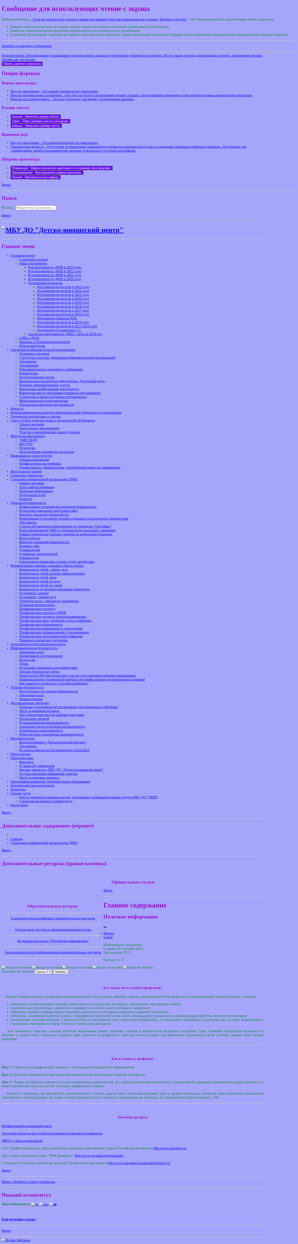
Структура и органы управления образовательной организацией (67, 357)
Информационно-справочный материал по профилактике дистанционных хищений (82, 679)
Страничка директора (26, 475)
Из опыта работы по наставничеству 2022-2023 (54, 750)
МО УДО (26, 444)
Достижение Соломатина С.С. (59, 330)
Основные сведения (34, 353)
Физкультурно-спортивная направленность (51, 734)
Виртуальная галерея (26, 471)
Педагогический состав (36, 377)
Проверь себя (29, 546)
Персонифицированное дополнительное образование (50, 781)
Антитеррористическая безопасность (38, 644)
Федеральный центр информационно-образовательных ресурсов (53, 952)
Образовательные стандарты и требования (50, 369)
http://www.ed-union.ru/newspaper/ (99, 1155)
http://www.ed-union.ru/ (170, 1148)
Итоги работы (29, 538)
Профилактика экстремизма (40, 463)
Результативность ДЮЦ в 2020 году (54, 279)
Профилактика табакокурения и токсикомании (54, 632)
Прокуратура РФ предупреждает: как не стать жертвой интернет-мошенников (77, 675)
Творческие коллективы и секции (35, 416)
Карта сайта (19, 805)
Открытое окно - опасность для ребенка (49, 601)
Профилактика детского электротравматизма (52, 617)
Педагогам (27, 448)
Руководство (28, 373)
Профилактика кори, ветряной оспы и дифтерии (55, 620)
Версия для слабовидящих (72, 99)
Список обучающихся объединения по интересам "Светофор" (65, 526)
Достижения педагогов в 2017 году (63, 310)
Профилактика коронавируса (41, 624)
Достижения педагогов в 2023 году (63, 287)
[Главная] (62, 230)
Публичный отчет (32, 495)
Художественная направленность (44, 723)
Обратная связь (21, 758)
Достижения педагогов (45, 283)
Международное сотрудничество (43, 401)
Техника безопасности (27, 687)
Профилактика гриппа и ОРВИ (42, 613)
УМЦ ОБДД (28, 440)
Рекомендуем (29, 558)
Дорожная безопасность (28, 503)
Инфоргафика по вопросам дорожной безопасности (57, 507)
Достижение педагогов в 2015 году (63, 322)
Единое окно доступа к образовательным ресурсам (53, 929)
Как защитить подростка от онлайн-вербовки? (53, 683)
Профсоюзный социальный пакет (27, 1126)
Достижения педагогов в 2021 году (63, 295)
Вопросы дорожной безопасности (44, 542)
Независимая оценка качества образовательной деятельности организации (66, 412)
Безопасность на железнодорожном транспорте (54, 589)
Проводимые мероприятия (39, 428)
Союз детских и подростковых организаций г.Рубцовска (52, 420)
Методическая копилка (27, 436)
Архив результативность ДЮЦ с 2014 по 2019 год (65, 334)
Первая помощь (31, 699)
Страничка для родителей (38, 554)
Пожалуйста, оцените (18, 971)
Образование (29, 365)
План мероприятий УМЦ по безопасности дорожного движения (67, 530)
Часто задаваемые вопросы (39, 711)
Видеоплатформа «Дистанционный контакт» (52, 742)
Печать (108, 933)
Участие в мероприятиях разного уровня (49, 432)
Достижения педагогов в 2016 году (63, 314)
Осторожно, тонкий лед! (37, 597)
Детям (23, 664)
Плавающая (61, 168)
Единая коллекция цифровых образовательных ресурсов (53, 918)
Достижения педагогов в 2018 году (63, 306)
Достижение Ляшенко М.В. (57, 318)
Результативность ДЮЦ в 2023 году (54, 267)
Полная (35, 177)
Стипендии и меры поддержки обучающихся (52, 397)
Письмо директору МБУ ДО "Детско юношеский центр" (61, 770)
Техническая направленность (41, 730)
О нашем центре (22, 255)
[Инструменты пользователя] (105, 927)
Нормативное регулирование (41, 656)
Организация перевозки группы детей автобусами (56, 562)
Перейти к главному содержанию (27, 46)
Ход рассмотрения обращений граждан (48, 774)
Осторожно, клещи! (34, 593)
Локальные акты (31, 652)
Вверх (6, 185)
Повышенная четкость (128, 148)
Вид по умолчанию (54, 91)
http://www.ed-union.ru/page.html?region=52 (139, 1163)
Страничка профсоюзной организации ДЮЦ (43, 479)
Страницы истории (33, 259)
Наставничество (22, 738)
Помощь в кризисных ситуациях (43, 640)
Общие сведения (31, 424)
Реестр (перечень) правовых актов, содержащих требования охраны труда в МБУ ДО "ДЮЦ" (88, 797)
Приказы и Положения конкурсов (44, 342)
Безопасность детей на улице (40, 585)
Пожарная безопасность (37, 605)
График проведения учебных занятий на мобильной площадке (65, 534)
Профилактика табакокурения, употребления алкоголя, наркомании (69, 467)
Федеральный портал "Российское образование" (53, 941)
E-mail (108, 937)
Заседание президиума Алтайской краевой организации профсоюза (52, 1133)
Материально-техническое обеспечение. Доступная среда (62, 381)
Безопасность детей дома (37, 577)
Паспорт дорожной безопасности (44, 514)
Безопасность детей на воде (39, 581)
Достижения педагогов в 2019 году (63, 302)
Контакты (26, 762)
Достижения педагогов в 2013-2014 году (67, 326)
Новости (16, 408)
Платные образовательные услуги (44, 385)
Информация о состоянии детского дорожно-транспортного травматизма (73, 518)
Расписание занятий (34, 719)
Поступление (20, 754)
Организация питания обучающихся (46, 405)
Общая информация (34, 459)
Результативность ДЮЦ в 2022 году (54, 271)
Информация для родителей (31, 456)
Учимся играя (29, 550)
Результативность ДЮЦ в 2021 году (54, 275)
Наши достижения (33, 263)
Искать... (8, 207)
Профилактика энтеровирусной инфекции (51, 636)
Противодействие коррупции (32, 785)
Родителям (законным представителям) (48, 511)
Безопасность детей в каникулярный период (52, 573)
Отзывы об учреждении (37, 766)
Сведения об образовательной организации (42, 350)
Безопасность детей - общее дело (43, 569)
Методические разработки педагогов (46, 452)
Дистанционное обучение (29, 703)
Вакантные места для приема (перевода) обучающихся (59, 393)
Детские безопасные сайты (39, 671)
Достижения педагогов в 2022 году (63, 291)
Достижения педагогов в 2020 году (63, 299)
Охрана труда (20, 793)
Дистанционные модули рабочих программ (51, 715)
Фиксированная (47, 172)
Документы (27, 361)
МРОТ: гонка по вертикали (22, 1141)
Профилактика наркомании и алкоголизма (50, 628)
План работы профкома (36, 487)
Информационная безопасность (34, 648)
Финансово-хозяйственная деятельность (49, 389)
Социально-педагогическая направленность (52, 726)
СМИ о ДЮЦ (29, 338)
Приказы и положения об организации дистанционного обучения (68, 707)
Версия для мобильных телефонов (131, 95)
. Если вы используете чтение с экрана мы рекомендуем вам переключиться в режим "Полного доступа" (109, 19)
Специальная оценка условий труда (45, 801)
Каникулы (18, 789)
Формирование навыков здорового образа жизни (47, 565)
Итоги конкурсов (32, 346)
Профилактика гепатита (37, 609)
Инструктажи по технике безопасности (48, 691)
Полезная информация (36, 491)
